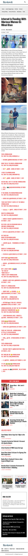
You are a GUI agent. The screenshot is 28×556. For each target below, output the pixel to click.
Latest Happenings (6, 438)
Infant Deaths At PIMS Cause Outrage (12, 448)
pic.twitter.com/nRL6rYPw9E (10, 250)
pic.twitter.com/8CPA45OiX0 (10, 239)
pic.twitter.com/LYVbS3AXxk (9, 260)
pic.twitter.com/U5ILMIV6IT (9, 215)
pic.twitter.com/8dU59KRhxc (10, 323)
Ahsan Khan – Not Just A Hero (17, 386)
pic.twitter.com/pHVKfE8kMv (10, 312)
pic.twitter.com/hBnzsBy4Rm (10, 288)
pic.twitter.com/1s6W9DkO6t (10, 334)
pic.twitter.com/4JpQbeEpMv (10, 345)
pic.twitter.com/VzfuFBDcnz (10, 228)
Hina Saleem (9, 29)
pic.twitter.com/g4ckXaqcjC (10, 206)
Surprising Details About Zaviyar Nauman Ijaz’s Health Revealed (18, 421)
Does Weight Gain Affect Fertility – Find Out (21, 486)
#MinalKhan (8, 154)
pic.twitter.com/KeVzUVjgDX (10, 195)
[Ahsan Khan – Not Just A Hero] (5, 387)
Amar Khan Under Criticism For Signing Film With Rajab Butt (13, 453)
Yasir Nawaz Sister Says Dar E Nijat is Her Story (13, 436)
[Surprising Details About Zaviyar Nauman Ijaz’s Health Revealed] (5, 422)
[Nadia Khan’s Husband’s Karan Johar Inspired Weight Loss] (5, 395)
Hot (11, 398)
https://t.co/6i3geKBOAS (8, 332)
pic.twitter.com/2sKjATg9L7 (10, 184)
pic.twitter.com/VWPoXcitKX (10, 299)
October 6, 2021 (5, 351)
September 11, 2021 (20, 360)
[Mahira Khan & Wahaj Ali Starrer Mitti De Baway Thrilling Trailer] (5, 404)
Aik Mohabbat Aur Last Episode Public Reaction (17, 412)
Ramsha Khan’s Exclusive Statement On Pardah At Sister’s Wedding (12, 467)
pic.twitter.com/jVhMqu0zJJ (10, 156)
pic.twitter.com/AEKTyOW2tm (10, 366)
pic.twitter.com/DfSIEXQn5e (9, 165)
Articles (12, 389)
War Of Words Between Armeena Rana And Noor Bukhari (7, 487)
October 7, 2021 (22, 160)
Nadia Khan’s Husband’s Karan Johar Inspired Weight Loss (18, 395)
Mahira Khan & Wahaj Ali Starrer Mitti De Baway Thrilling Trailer (17, 403)
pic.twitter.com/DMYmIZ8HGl (10, 356)
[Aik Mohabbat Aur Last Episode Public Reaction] (5, 413)
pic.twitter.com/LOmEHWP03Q (10, 174)
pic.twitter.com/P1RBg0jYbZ (9, 277)
